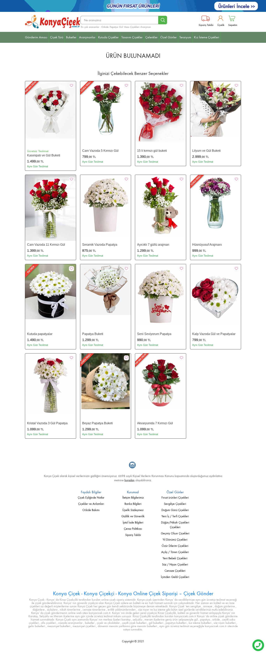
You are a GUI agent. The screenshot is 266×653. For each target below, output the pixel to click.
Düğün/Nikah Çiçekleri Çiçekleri (175, 525)
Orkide (105, 27)
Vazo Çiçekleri (131, 27)
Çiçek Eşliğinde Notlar (91, 497)
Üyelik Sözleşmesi (133, 510)
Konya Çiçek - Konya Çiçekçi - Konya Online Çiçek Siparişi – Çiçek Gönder (133, 593)
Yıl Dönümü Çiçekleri (175, 539)
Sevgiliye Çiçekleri (175, 504)
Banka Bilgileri (132, 504)
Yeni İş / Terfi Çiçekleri (175, 516)
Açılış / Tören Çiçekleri (175, 552)
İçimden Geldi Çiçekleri (175, 577)
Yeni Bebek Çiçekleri (175, 558)
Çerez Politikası (133, 528)
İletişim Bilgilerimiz (133, 497)
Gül (121, 27)
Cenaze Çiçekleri (175, 570)
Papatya (114, 27)
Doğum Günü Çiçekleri (175, 510)
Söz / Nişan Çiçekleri (175, 564)
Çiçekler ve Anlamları (91, 504)
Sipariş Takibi (206, 24)
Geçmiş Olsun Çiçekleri (175, 533)
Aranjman (145, 27)
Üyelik (220, 24)
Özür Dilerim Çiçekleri (175, 546)
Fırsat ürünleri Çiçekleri (175, 497)
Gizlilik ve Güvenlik (132, 516)
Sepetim (232, 24)
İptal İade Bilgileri (133, 522)
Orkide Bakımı (91, 510)
